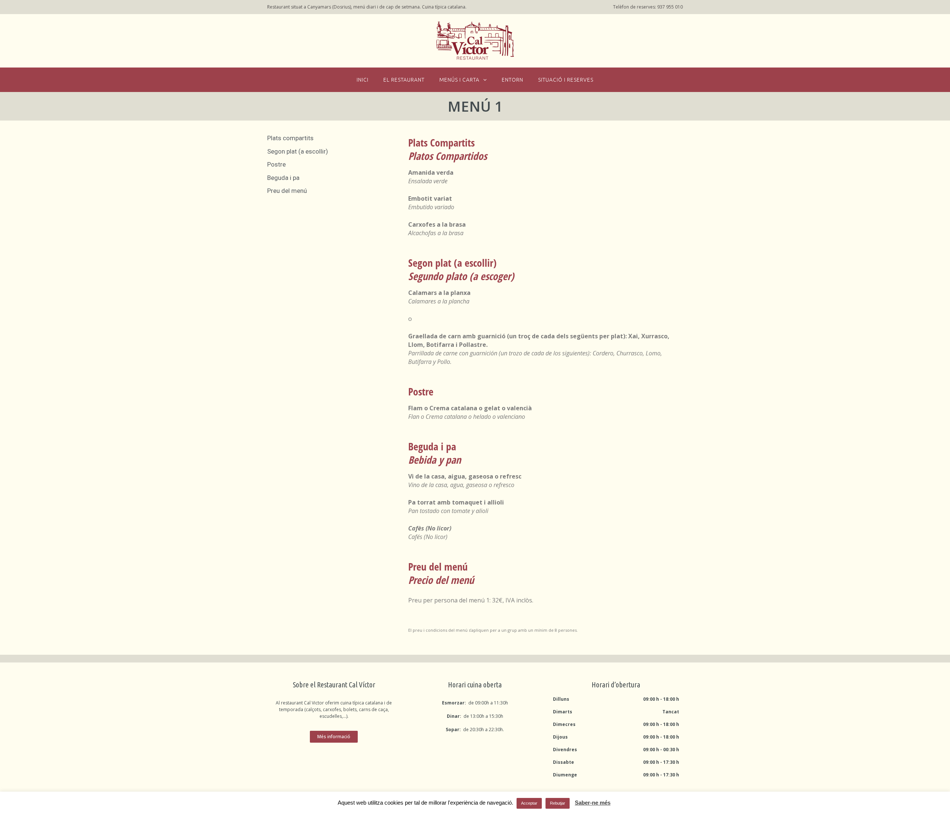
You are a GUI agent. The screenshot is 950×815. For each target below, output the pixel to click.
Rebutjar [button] (557, 803)
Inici (362, 80)
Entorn (512, 80)
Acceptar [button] (529, 803)
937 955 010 (670, 7)
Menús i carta (459, 80)
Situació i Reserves (565, 80)
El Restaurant (404, 80)
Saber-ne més (592, 802)
